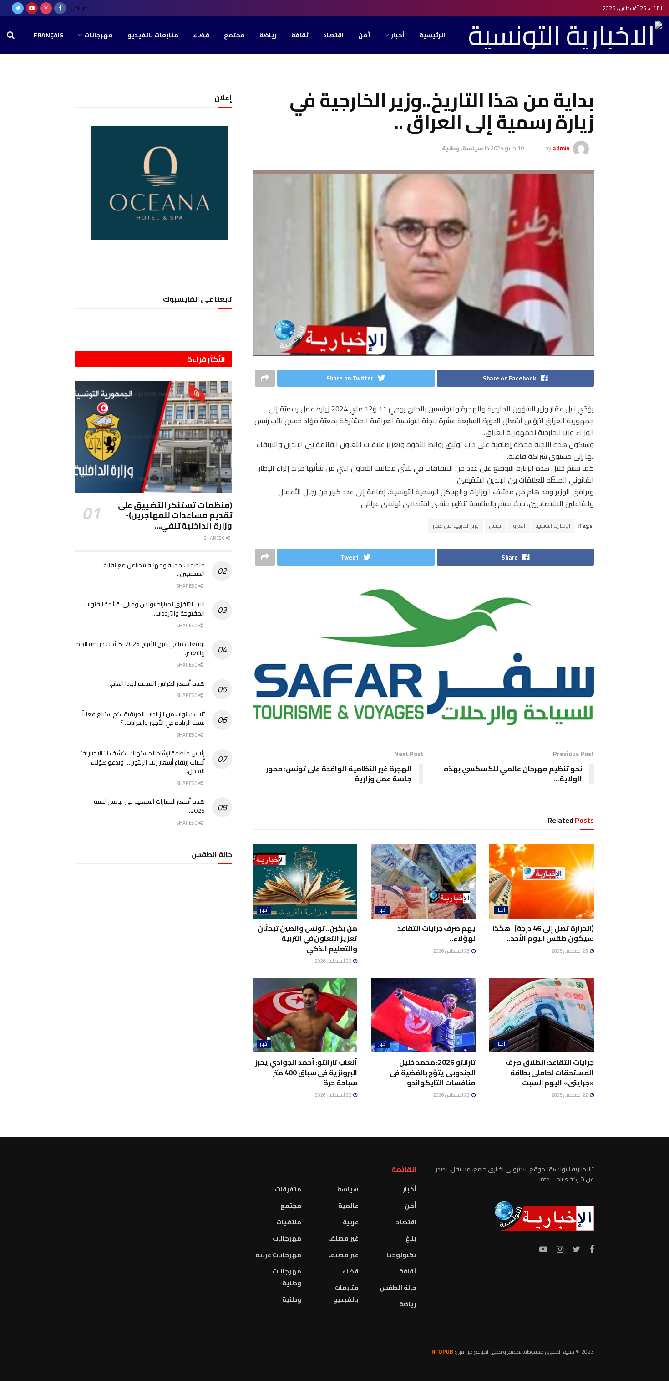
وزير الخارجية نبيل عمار (456, 525)
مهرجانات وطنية (287, 1277)
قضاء (201, 35)
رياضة (268, 35)
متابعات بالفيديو (152, 35)
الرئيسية (432, 35)
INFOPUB (441, 1351)
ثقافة (300, 35)
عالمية (348, 1206)
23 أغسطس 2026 (570, 950)
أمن (364, 35)
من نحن (79, 8)
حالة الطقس (398, 1288)
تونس (495, 525)
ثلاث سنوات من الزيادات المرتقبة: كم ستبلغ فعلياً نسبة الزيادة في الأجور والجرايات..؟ (143, 718)
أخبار (398, 35)
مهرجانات (98, 35)
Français (48, 35)
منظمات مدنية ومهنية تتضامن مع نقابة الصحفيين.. (154, 569)
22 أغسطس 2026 (333, 960)
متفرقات (288, 1189)
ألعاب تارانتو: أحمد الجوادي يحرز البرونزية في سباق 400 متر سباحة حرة (306, 1072)
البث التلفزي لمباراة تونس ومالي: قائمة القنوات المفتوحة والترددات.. (144, 608)
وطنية (451, 148)
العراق (518, 525)
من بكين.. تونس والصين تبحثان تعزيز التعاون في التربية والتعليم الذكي (307, 938)
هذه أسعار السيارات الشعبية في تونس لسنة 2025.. (149, 806)
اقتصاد (333, 35)
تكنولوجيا (401, 1255)
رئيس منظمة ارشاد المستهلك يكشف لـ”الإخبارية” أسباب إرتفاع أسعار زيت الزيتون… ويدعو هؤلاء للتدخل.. (142, 762)
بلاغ (410, 1238)
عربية (351, 1222)
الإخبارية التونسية (553, 525)
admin (560, 148)
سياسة (472, 148)
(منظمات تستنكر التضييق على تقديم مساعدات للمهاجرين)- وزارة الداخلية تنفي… (175, 515)
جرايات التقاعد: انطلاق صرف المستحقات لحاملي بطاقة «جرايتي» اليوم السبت (549, 1072)
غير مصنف (343, 1238)
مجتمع (234, 35)
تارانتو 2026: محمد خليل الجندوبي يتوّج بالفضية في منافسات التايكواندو (433, 1072)
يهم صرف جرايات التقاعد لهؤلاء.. (436, 933)
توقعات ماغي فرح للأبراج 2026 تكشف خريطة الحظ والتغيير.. (140, 648)
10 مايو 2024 (507, 148)
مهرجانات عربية (278, 1255)
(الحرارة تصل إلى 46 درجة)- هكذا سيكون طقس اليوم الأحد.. (543, 933)
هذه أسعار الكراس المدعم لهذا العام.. (156, 683)
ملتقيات (288, 1222)
